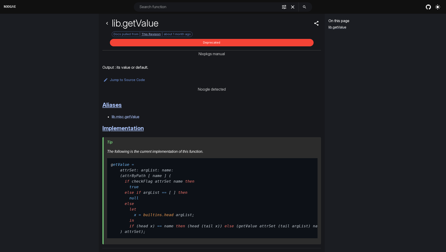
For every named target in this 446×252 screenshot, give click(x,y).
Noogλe (10, 7)
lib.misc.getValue (125, 116)
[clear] (293, 7)
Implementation (123, 128)
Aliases (112, 105)
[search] (304, 7)
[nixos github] (428, 7)
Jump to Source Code (127, 80)
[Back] (107, 23)
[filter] (284, 7)
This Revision (151, 34)
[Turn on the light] (437, 7)
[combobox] (208, 7)
